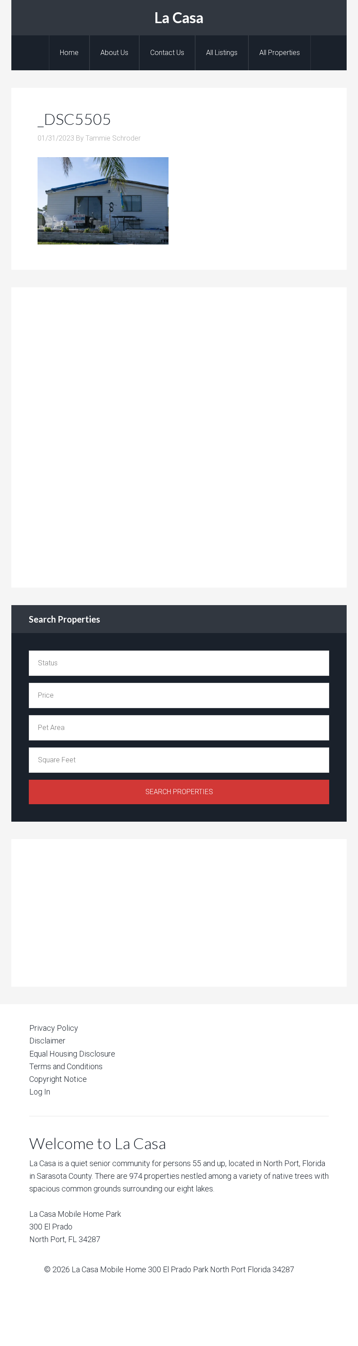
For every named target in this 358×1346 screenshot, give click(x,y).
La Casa (179, 17)
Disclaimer (47, 1040)
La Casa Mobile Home (109, 1269)
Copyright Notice (58, 1079)
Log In (39, 1091)
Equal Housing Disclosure (72, 1053)
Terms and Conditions (66, 1066)
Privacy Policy (53, 1028)
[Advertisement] (94, 436)
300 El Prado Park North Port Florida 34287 (221, 1269)
